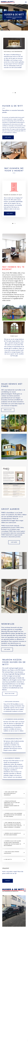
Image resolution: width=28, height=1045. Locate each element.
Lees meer (10, 213)
